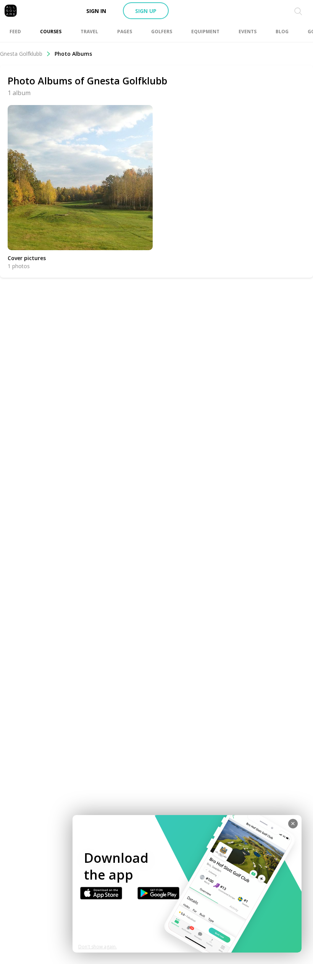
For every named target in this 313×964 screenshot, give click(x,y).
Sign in (96, 11)
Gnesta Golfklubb (21, 53)
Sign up (145, 11)
